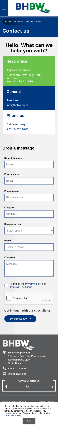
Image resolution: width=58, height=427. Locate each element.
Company (9, 207)
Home (8, 21)
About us (18, 21)
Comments (9, 257)
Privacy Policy (33, 283)
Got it (29, 421)
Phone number (11, 191)
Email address (11, 174)
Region (7, 240)
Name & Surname (13, 158)
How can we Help (12, 224)
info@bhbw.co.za (17, 105)
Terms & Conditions (21, 287)
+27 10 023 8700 (33, 21)
